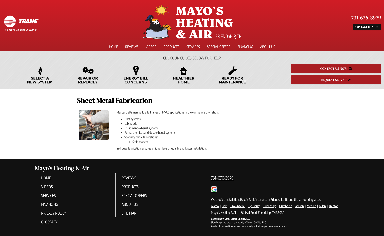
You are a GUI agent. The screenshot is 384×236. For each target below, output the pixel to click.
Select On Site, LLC (240, 218)
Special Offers (218, 46)
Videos (151, 46)
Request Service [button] (334, 79)
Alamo (215, 206)
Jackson (299, 206)
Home (113, 46)
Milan (322, 206)
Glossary (49, 221)
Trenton (333, 206)
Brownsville (237, 206)
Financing (245, 46)
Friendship (269, 206)
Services (193, 46)
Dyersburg (254, 206)
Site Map (129, 213)
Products (171, 46)
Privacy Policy (53, 213)
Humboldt (285, 206)
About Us (267, 46)
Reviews (131, 46)
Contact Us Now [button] (367, 27)
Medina (311, 206)
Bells (224, 206)
